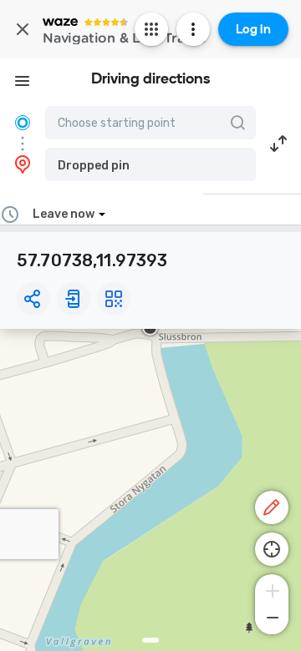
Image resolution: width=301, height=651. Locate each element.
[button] (150, 164)
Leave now (63, 214)
